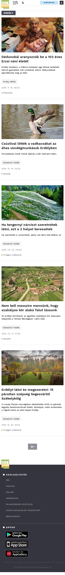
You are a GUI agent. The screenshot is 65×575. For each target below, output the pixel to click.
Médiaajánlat (13, 516)
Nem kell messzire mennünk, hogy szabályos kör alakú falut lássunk (30, 308)
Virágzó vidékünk (12, 255)
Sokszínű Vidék (11, 162)
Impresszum (12, 498)
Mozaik (7, 174)
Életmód (7, 93)
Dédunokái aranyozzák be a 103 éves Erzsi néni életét (32, 59)
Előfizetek (49, 2)
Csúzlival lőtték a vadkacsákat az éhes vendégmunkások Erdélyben (29, 146)
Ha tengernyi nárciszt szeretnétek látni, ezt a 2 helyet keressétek (29, 227)
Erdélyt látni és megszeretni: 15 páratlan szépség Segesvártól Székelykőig (27, 394)
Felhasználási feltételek (19, 504)
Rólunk (10, 492)
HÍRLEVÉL (10, 486)
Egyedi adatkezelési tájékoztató (23, 510)
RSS (8, 480)
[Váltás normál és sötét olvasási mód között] (23, 3)
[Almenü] (15, 2)
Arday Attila (9, 81)
